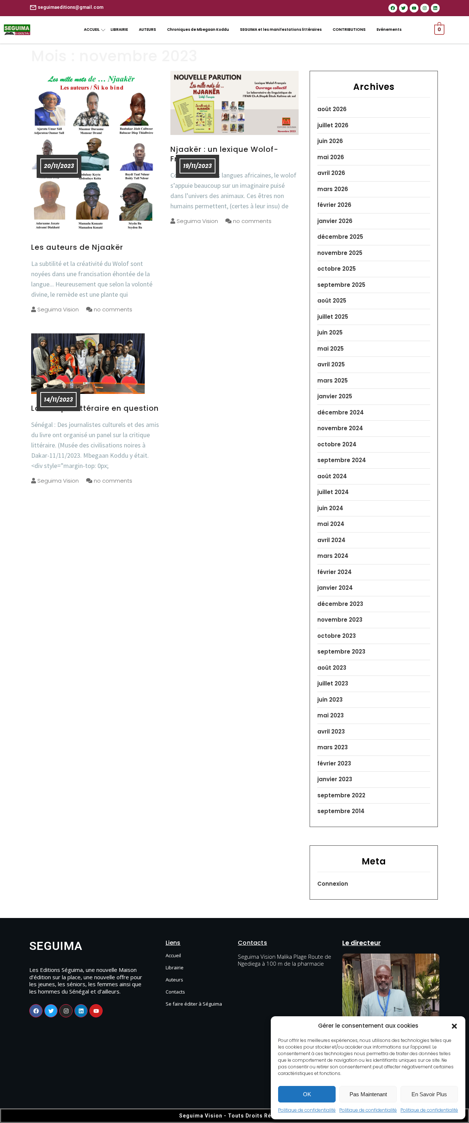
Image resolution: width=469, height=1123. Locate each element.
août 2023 (331, 668)
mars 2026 (332, 189)
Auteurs (174, 979)
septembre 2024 (341, 460)
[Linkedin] (435, 8)
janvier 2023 (334, 779)
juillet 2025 (332, 317)
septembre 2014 (341, 811)
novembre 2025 (339, 253)
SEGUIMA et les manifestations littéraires (281, 29)
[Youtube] (414, 8)
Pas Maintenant (368, 1094)
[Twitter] (403, 8)
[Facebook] (392, 8)
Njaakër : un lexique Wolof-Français (224, 154)
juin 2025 (330, 332)
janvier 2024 (335, 588)
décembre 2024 (340, 412)
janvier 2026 (334, 221)
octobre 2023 (336, 636)
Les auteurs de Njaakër (77, 247)
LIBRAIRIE (119, 29)
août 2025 (331, 300)
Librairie (175, 967)
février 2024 (334, 572)
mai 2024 (330, 524)
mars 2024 (332, 556)
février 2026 (334, 205)
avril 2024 (331, 540)
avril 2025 (331, 364)
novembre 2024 (340, 428)
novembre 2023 (339, 619)
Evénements (389, 29)
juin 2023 (330, 699)
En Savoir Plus (429, 1094)
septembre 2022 (341, 795)
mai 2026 (330, 157)
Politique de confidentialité (307, 1110)
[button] (454, 1025)
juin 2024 (330, 508)
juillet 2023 (332, 683)
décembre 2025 (340, 237)
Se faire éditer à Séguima (194, 1004)
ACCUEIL (92, 29)
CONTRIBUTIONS (349, 29)
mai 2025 (330, 348)
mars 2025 (332, 380)
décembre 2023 (340, 604)
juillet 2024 (333, 492)
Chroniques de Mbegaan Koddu (198, 29)
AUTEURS (147, 29)
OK (307, 1094)
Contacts (175, 991)
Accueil (173, 955)
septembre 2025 (341, 285)
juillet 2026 (332, 125)
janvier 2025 (334, 396)
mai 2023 (330, 715)
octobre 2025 (336, 268)
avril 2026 (331, 173)
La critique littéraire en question (95, 408)
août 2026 (332, 109)
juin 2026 (330, 141)
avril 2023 (331, 731)
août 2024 (332, 476)
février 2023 (334, 763)
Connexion (332, 884)
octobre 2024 (337, 444)
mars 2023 (332, 747)
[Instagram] (424, 8)
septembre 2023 (341, 651)
